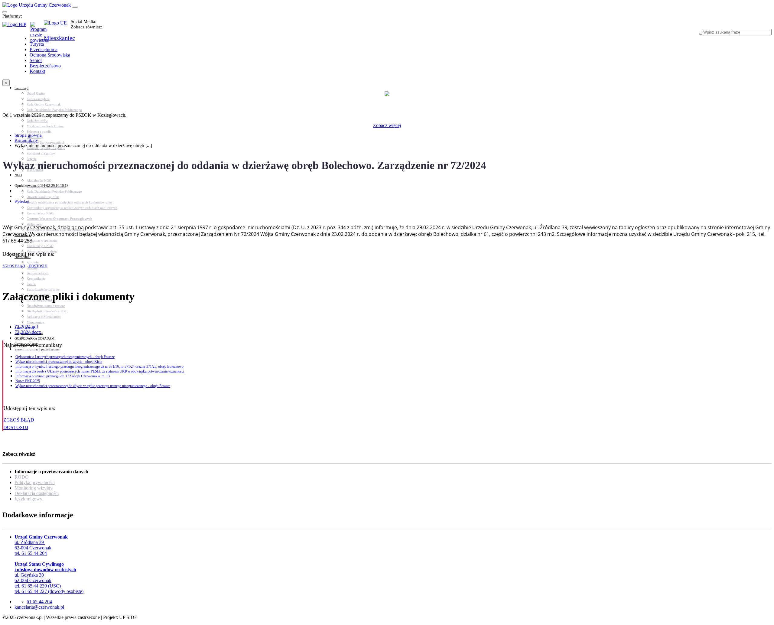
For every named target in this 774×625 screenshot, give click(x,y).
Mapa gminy (35, 322)
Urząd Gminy (36, 93)
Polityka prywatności (35, 482)
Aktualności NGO (39, 180)
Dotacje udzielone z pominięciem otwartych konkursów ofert (69, 202)
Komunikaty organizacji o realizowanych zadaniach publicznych (72, 208)
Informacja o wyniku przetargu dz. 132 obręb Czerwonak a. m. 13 (62, 376)
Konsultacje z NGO (40, 213)
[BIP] (16, 26)
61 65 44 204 (39, 601)
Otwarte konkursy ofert (43, 197)
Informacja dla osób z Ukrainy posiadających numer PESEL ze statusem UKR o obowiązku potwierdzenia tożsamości (99, 371)
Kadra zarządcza (38, 99)
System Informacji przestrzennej (37, 349)
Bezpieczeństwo (38, 273)
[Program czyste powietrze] (37, 27)
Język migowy (28, 498)
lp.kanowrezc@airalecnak (39, 607)
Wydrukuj (22, 201)
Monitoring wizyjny (34, 487)
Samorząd (21, 88)
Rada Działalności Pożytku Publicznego (54, 110)
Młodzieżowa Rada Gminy (45, 126)
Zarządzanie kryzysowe (43, 289)
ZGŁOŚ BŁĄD (13, 266)
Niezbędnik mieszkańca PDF (47, 311)
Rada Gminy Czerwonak (44, 104)
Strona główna (28, 135)
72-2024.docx (28, 332)
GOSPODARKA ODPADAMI (35, 338)
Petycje (32, 159)
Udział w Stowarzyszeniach (46, 142)
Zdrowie (32, 262)
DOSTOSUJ (37, 266)
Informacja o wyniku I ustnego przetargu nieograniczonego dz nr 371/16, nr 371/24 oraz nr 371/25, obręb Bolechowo (99, 366)
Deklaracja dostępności (37, 493)
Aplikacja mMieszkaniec (44, 316)
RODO (22, 477)
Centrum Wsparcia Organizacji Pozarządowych (59, 218)
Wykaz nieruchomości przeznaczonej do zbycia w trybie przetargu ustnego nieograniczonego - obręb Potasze (92, 386)
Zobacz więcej (387, 125)
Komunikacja (36, 278)
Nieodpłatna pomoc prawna (46, 306)
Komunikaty (26, 140)
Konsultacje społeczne (42, 240)
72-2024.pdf (26, 326)
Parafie (31, 284)
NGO (18, 175)
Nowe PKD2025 (27, 381)
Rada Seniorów (37, 120)
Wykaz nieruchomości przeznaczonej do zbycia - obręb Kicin (58, 362)
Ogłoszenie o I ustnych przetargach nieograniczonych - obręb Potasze (65, 357)
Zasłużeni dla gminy (41, 153)
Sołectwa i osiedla (39, 131)
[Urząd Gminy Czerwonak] (36, 5)
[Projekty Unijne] (57, 26)
